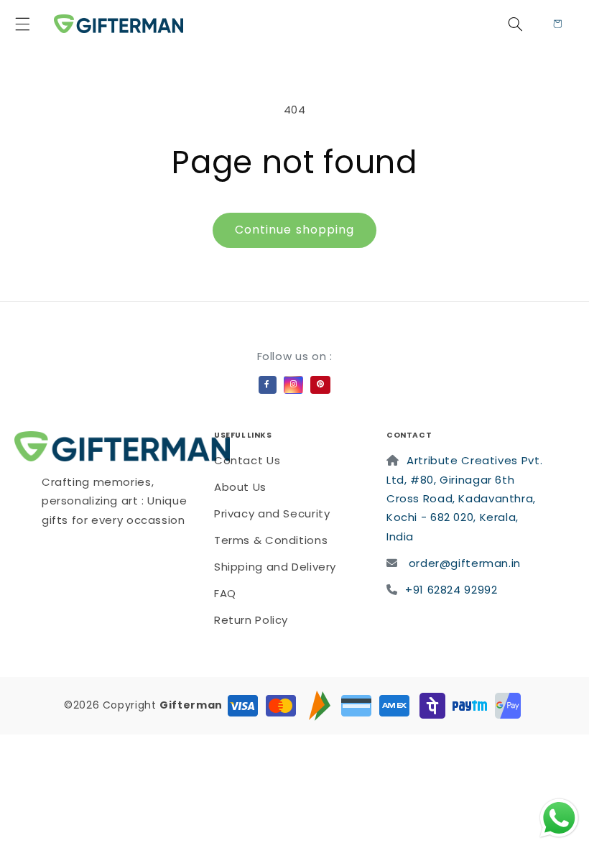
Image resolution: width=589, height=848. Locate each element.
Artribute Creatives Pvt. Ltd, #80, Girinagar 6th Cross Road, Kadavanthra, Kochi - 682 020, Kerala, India (464, 498)
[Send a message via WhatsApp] (559, 818)
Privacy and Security (272, 513)
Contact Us (247, 460)
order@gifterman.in (465, 563)
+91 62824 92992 (451, 589)
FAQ (225, 593)
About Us (240, 486)
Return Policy (251, 619)
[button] (31, 23)
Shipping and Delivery (275, 566)
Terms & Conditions (271, 540)
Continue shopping (294, 229)
